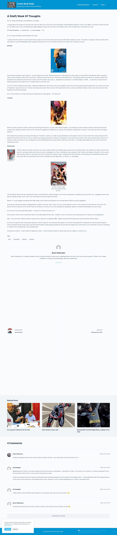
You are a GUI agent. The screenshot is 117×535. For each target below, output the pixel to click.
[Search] (109, 4)
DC (9, 239)
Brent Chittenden (18, 503)
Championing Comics (83, 4)
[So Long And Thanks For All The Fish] (23, 415)
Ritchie (31, 239)
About (103, 4)
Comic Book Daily (25, 4)
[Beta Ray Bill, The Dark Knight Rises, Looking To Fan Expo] (93, 415)
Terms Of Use (7, 525)
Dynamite (16, 239)
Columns (95, 4)
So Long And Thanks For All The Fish (18, 430)
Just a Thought (36, 30)
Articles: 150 (58, 262)
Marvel (24, 239)
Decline (15, 529)
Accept (7, 529)
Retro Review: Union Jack (50, 430)
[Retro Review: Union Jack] (58, 415)
